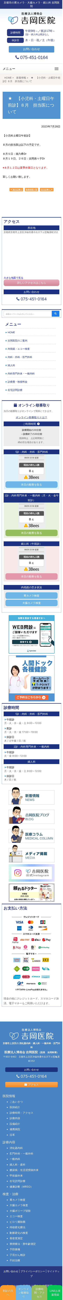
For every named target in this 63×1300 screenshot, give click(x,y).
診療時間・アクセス (21, 1112)
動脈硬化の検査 (19, 1233)
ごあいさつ (16, 1101)
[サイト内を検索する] (55, 314)
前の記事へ (17, 189)
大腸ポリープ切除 (20, 1210)
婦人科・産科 (17, 1164)
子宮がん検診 (17, 1255)
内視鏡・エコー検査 (19, 348)
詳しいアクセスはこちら (31, 282)
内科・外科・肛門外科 (20, 357)
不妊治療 (15, 1260)
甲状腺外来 (16, 1175)
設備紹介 (15, 1123)
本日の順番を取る (31, 484)
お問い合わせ (11, 1271)
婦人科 (11, 365)
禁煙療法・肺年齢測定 (23, 1244)
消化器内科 (16, 1148)
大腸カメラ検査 (31, 603)
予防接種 (15, 1249)
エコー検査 (16, 1216)
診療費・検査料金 (17, 381)
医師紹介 (15, 1107)
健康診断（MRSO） (21, 1186)
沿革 (12, 1135)
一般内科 (15, 1159)
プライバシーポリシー (32, 1271)
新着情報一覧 (31, 189)
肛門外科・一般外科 (21, 1153)
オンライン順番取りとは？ (31, 417)
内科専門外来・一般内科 (21, 373)
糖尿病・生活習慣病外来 (24, 1170)
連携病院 (15, 1129)
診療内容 (15, 1118)
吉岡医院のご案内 (17, 340)
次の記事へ (46, 189)
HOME (11, 332)
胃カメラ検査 (31, 595)
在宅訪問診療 (15, 389)
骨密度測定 (16, 1238)
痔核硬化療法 (17, 1227)
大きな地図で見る (13, 277)
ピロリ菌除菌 (17, 1222)
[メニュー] (56, 69)
